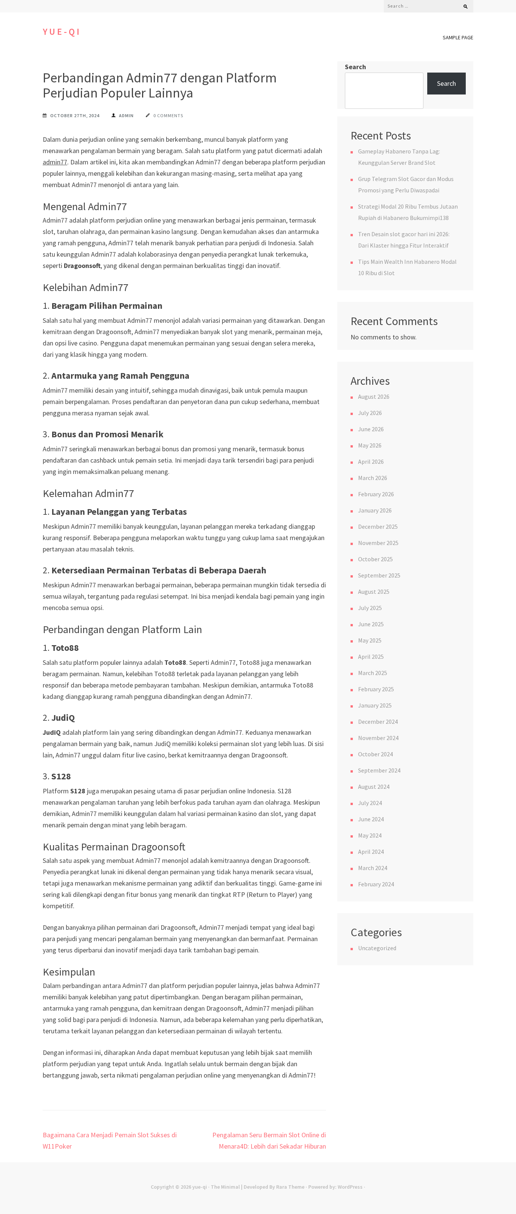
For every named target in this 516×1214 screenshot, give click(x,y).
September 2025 (379, 575)
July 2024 (370, 803)
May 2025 (370, 640)
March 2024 (372, 868)
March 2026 (372, 478)
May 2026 (370, 445)
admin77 (55, 162)
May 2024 (370, 835)
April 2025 (371, 656)
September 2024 (379, 770)
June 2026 (371, 429)
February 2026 (376, 494)
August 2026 (373, 396)
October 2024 (375, 754)
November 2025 (378, 543)
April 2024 (371, 851)
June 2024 (371, 819)
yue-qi (62, 31)
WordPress (350, 1186)
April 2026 (371, 461)
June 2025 (371, 624)
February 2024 (376, 884)
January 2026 (375, 510)
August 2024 (373, 786)
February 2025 (376, 689)
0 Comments (168, 115)
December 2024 (378, 721)
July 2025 (370, 608)
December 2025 (378, 526)
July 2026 (370, 413)
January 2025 (375, 705)
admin (126, 115)
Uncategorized (377, 948)
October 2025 (375, 559)
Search (355, 66)
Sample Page (458, 37)
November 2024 (378, 738)
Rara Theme (290, 1186)
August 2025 (373, 591)
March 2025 (372, 673)
